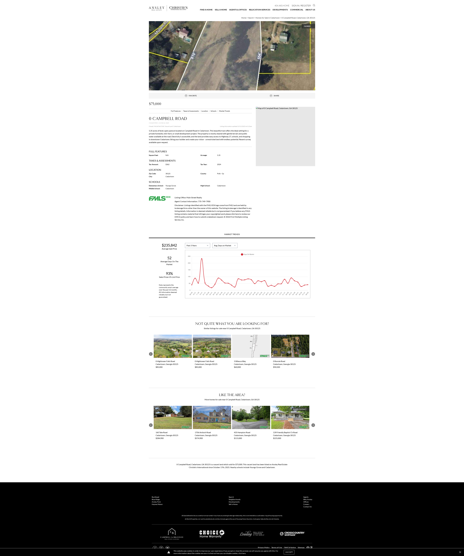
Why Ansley (307, 499)
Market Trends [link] (224, 111)
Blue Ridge (156, 499)
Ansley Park (156, 502)
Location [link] (204, 111)
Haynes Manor (157, 504)
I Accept (289, 552)
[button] (285, 136)
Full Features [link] (176, 111)
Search (231, 497)
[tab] (232, 234)
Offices (306, 502)
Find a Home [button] (206, 9)
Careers (306, 504)
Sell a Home (221, 9)
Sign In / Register (301, 5)
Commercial (296, 9)
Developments (280, 9)
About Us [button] (310, 9)
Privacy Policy (263, 547)
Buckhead (155, 497)
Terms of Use (276, 547)
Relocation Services (259, 9)
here (244, 553)
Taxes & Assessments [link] (191, 111)
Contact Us (307, 507)
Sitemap (301, 547)
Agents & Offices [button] (238, 9)
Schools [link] (214, 111)
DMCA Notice (290, 547)
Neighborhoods (234, 499)
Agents (305, 497)
